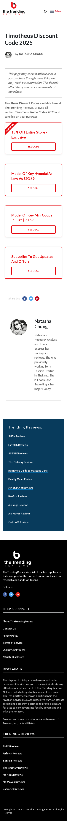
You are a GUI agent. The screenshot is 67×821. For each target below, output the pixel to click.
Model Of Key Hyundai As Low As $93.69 (31, 176)
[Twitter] (11, 594)
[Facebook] (5, 594)
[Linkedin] (17, 594)
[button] (56, 11)
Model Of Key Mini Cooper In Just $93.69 (32, 217)
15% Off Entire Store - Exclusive (29, 134)
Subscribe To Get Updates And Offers (32, 259)
